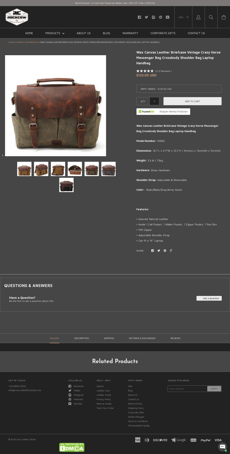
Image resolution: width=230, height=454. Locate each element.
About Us (84, 33)
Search (100, 386)
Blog (106, 33)
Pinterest (78, 399)
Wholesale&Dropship (139, 425)
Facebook (79, 386)
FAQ (130, 386)
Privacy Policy (104, 399)
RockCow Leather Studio (23, 439)
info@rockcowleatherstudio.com (24, 390)
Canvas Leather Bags (27, 42)
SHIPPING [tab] (109, 338)
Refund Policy (135, 403)
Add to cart (192, 101)
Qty (143, 101)
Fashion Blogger (136, 416)
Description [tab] (81, 338)
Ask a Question (210, 298)
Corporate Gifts (163, 33)
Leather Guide (104, 395)
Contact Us (196, 33)
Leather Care (103, 390)
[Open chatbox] (222, 447)
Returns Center (104, 403)
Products (53, 33)
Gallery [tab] (54, 338)
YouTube (78, 403)
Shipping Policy (136, 408)
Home (29, 33)
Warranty (130, 33)
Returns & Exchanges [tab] (142, 338)
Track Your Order (105, 408)
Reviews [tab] (175, 338)
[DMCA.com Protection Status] (71, 451)
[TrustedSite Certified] (163, 111)
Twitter (77, 390)
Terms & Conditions (138, 421)
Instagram (79, 395)
